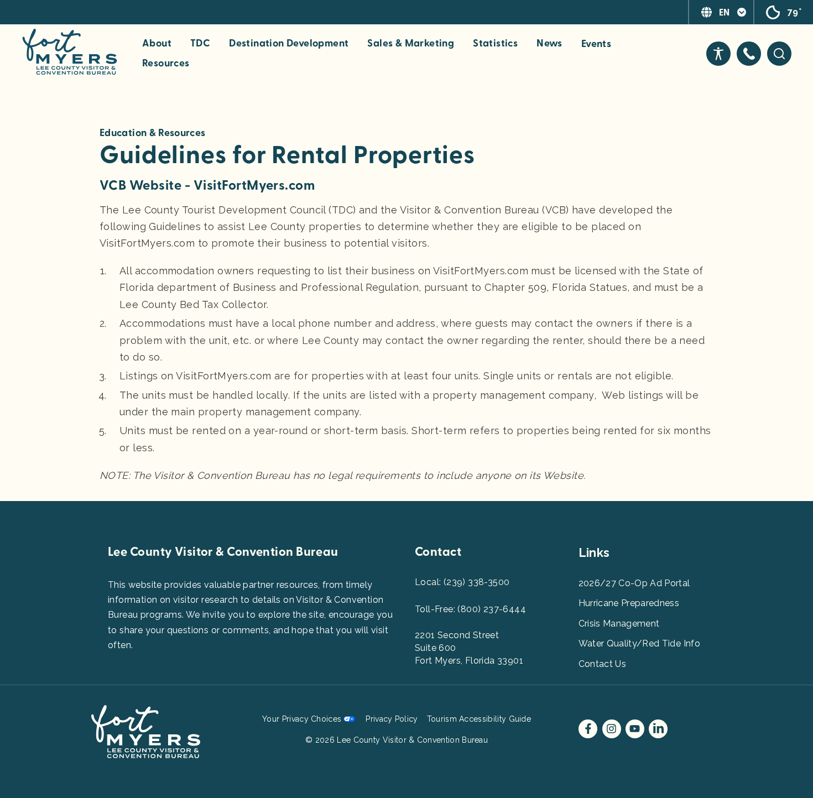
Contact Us (603, 664)
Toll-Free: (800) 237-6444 (470, 609)
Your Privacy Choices (301, 718)
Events (596, 44)
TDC (200, 44)
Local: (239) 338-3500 (462, 582)
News (549, 44)
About (156, 44)
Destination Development (288, 44)
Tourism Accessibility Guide (479, 718)
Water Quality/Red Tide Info (639, 643)
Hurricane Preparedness (629, 603)
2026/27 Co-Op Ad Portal (634, 583)
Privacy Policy (392, 718)
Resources (166, 64)
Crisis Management (619, 623)
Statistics (495, 44)
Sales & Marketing (410, 44)
